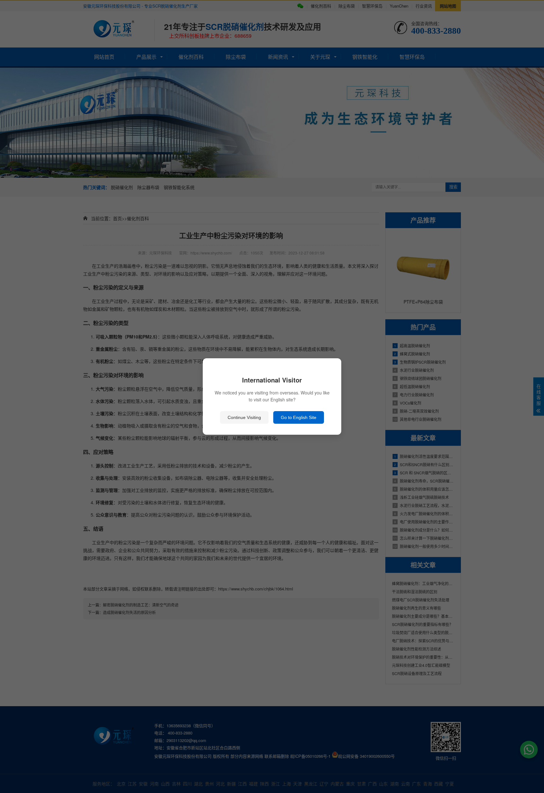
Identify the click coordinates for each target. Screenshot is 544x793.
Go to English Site (298, 417)
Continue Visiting (244, 417)
